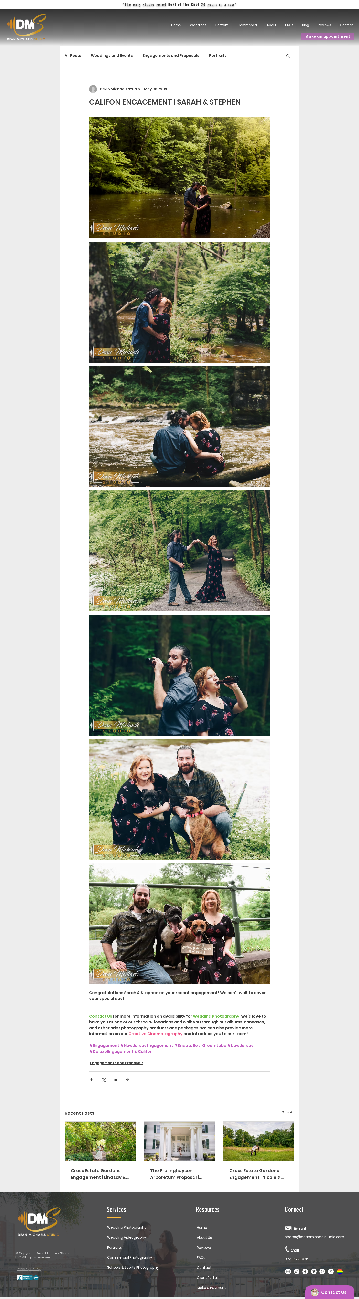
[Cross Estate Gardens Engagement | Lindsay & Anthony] (100, 1141)
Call (294, 1250)
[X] (331, 1271)
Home (202, 1227)
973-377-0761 (297, 1258)
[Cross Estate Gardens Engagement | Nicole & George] (258, 1141)
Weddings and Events (112, 55)
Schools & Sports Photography (133, 1267)
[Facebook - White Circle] (305, 1271)
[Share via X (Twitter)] (103, 1079)
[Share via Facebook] (91, 1079)
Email (300, 1228)
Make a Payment (211, 1287)
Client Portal (207, 1277)
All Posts (73, 55)
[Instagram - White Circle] (288, 1271)
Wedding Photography (126, 1227)
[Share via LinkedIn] (115, 1079)
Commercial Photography (129, 1257)
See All (288, 1112)
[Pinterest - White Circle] (322, 1271)
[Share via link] (127, 1079)
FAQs (201, 1257)
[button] (222, 25)
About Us (204, 1237)
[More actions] (267, 89)
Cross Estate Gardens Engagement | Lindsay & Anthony (98, 1174)
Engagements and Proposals (171, 55)
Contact (204, 1267)
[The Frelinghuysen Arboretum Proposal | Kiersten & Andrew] (179, 1141)
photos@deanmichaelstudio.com (314, 1236)
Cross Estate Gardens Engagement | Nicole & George (255, 1174)
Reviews (204, 1247)
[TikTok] (296, 1271)
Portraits (218, 55)
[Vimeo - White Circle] (314, 1271)
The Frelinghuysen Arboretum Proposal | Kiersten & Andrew (174, 1174)
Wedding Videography (126, 1237)
